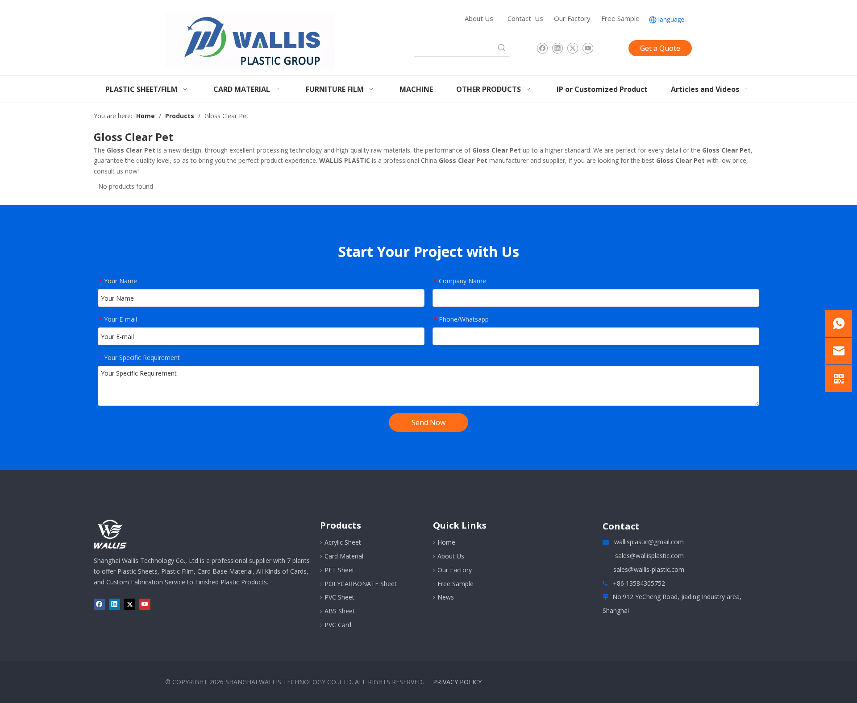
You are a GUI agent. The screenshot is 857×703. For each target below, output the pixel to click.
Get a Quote (660, 48)
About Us (479, 18)
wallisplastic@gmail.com (649, 542)
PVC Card (337, 624)
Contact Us (525, 18)
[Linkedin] (557, 48)
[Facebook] (542, 48)
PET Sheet (339, 570)
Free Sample (620, 18)
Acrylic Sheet (342, 542)
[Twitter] (572, 48)
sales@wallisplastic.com (649, 555)
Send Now (428, 422)
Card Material (343, 556)
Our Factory (572, 18)
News (445, 597)
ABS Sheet (339, 611)
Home (446, 542)
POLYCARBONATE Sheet (360, 583)
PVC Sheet (339, 597)
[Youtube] (587, 48)
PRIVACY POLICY (457, 682)
